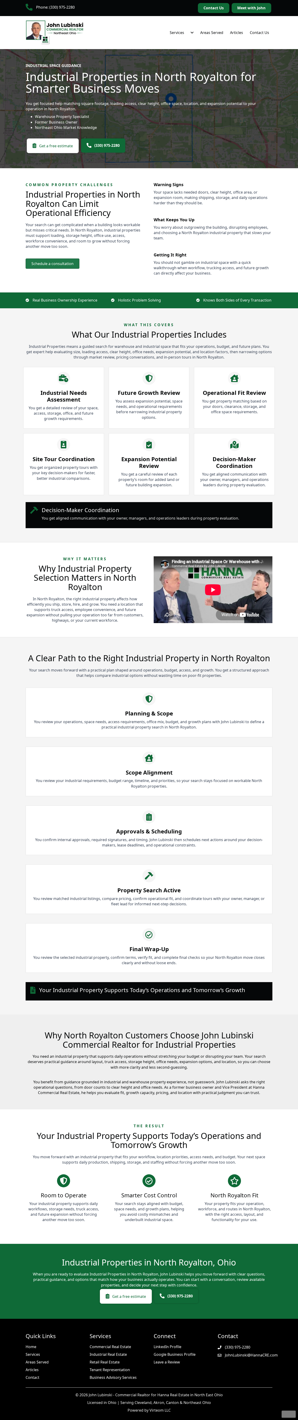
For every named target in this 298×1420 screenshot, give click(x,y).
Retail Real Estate (105, 1362)
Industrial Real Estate (108, 1354)
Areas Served (211, 32)
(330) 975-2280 (237, 1347)
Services (177, 32)
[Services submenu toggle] (192, 32)
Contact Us (259, 32)
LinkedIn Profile (167, 1346)
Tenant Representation (110, 1369)
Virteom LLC (160, 1410)
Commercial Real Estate (110, 1346)
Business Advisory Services (113, 1377)
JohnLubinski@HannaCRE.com (251, 1355)
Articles (236, 32)
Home (31, 1346)
